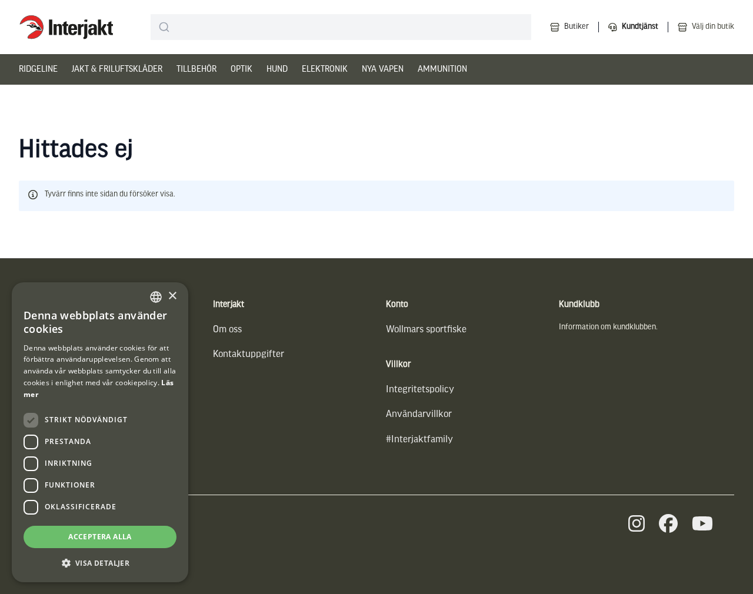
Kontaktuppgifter (248, 354)
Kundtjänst (640, 26)
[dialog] (100, 432)
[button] (100, 563)
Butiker (576, 26)
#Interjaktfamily (419, 440)
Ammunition (442, 69)
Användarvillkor (419, 414)
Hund (277, 69)
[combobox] (341, 27)
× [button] (172, 296)
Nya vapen (383, 69)
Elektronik (325, 69)
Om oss (227, 330)
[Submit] (164, 27)
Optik (241, 69)
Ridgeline (38, 69)
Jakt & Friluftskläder (117, 69)
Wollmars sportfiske (426, 330)
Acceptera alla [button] (100, 537)
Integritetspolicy (420, 390)
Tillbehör (196, 69)
